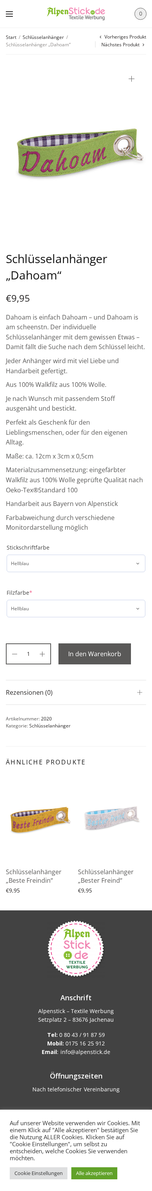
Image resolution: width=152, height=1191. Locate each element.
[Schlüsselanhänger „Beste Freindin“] (40, 819)
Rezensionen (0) (29, 692)
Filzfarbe (19, 592)
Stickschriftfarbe (28, 547)
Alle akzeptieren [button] (94, 1173)
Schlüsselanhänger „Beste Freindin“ (34, 876)
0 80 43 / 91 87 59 (76, 1034)
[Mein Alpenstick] (76, 14)
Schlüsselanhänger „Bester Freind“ (106, 876)
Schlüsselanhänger (43, 37)
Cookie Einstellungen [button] (38, 1173)
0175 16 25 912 (75, 1043)
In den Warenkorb (94, 654)
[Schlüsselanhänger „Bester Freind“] (112, 819)
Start (11, 37)
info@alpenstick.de (85, 1052)
